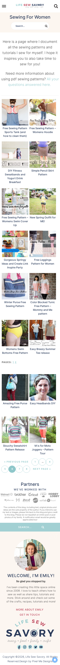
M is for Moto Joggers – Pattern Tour (42, 449)
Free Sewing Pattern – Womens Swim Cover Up (15, 221)
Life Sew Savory (30, 5)
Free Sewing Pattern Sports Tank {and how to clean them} (15, 132)
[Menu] (4, 6)
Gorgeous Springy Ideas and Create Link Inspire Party (15, 263)
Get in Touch (30, 614)
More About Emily (30, 609)
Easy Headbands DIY (43, 403)
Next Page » (42, 468)
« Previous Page (16, 461)
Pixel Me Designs (42, 661)
